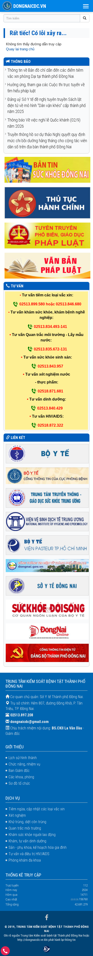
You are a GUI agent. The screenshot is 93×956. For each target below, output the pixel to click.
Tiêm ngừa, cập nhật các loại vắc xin (37, 809)
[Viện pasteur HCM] (47, 545)
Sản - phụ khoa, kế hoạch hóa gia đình (38, 847)
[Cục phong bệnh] (47, 475)
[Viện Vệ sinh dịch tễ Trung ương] (47, 521)
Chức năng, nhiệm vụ (24, 764)
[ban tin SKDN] (47, 169)
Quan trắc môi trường (25, 828)
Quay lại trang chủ (20, 49)
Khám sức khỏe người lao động (32, 834)
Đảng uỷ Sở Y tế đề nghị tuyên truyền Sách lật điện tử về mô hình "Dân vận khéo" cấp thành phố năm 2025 (46, 105)
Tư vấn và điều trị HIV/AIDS (29, 854)
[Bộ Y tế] (47, 453)
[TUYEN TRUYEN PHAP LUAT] (47, 235)
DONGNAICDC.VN (29, 6)
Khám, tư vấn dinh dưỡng (27, 841)
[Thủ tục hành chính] (47, 202)
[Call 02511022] (5, 952)
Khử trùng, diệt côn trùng (27, 822)
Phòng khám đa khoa (25, 860)
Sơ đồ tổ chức (19, 783)
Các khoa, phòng (21, 777)
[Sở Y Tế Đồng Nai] (47, 585)
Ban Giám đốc (19, 770)
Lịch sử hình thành (23, 757)
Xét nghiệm (17, 815)
